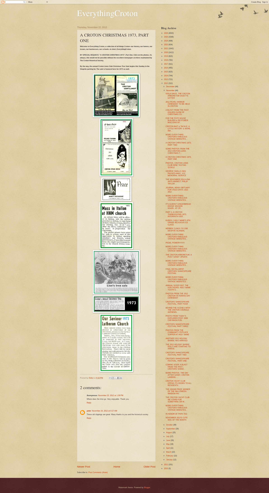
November (170, 90)
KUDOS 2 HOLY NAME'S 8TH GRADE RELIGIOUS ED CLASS (178, 222)
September (171, 429)
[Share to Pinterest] (121, 378)
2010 (166, 468)
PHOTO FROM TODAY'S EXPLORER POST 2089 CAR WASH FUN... (177, 318)
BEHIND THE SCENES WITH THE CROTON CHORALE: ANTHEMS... (178, 310)
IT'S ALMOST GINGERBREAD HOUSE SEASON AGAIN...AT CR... (178, 206)
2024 (166, 41)
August (169, 432)
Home (116, 466)
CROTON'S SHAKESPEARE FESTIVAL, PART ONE (177, 360)
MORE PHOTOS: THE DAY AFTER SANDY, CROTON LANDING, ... (177, 375)
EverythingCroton (107, 12)
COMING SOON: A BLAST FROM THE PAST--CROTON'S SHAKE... (176, 367)
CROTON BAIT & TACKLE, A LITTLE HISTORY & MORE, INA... (178, 128)
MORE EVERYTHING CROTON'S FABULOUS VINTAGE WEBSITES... (177, 137)
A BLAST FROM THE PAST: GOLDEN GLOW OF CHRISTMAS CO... (177, 112)
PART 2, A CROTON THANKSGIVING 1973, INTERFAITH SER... (176, 214)
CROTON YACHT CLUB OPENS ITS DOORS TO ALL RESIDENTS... (179, 383)
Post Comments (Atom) (98, 472)
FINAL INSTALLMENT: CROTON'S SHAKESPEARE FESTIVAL (178, 271)
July (168, 436)
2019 (166, 56)
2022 (166, 45)
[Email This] (110, 378)
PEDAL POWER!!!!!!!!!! (175, 243)
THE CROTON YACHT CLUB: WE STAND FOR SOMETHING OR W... (178, 399)
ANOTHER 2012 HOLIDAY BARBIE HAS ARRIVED (176, 339)
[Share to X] (115, 378)
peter (89, 411)
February (170, 456)
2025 (166, 37)
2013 (166, 79)
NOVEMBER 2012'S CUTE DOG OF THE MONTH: (177, 419)
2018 (166, 60)
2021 (166, 48)
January (169, 460)
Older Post (150, 466)
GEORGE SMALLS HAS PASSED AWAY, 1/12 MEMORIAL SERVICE (176, 173)
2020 (166, 52)
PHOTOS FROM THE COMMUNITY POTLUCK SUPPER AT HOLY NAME (177, 332)
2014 (166, 76)
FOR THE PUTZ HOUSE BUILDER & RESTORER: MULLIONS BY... (177, 120)
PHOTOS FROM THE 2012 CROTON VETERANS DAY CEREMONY (178, 296)
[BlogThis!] (113, 378)
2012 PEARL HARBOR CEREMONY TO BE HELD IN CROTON (178, 104)
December (170, 86)
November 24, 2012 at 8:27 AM (104, 411)
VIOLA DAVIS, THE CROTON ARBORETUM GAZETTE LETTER (178, 96)
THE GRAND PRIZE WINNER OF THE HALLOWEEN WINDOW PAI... (178, 391)
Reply (89, 403)
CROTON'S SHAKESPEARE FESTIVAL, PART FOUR (177, 303)
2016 (166, 68)
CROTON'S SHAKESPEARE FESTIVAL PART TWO (177, 354)
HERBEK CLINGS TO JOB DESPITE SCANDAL (177, 229)
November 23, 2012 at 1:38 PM (110, 395)
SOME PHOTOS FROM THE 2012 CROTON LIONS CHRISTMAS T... (177, 151)
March (169, 452)
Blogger (147, 487)
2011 (166, 464)
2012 (166, 83)
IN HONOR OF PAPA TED (176, 414)
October (169, 425)
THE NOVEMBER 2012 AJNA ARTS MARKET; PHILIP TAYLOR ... (178, 181)
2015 (166, 72)
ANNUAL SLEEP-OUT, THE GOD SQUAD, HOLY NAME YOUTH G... (178, 287)
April (168, 448)
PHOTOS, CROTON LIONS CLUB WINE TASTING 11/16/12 (177, 165)
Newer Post (83, 466)
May (168, 444)
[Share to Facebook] (118, 378)
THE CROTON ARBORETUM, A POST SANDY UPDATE (179, 256)
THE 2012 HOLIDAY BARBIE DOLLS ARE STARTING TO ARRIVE (178, 346)
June (168, 440)
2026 (166, 33)
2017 (166, 64)
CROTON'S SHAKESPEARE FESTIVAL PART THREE (177, 325)
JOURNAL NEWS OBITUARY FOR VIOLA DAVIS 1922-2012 (178, 190)
